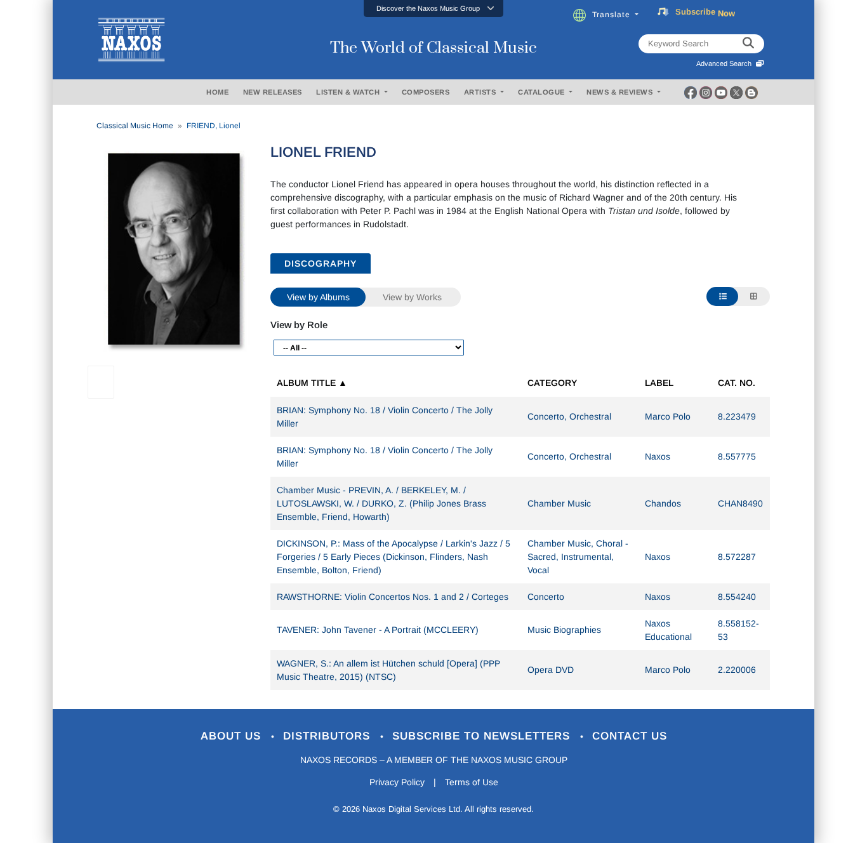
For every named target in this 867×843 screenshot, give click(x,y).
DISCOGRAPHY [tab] (320, 263)
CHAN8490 (740, 503)
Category (552, 383)
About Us (233, 736)
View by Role (299, 324)
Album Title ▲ (312, 383)
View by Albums (318, 297)
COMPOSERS (426, 92)
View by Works (412, 297)
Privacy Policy (397, 782)
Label (659, 383)
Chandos (663, 503)
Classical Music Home (134, 125)
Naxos (657, 456)
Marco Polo (668, 416)
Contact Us (629, 736)
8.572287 (737, 557)
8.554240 (737, 597)
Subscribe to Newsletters (483, 736)
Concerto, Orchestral (569, 416)
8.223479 (737, 416)
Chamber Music (559, 503)
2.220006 (737, 670)
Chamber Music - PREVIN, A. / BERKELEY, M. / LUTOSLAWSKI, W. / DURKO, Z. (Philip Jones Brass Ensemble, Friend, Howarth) (381, 503)
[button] (433, 8)
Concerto (545, 597)
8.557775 (737, 456)
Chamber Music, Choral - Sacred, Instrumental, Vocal (577, 556)
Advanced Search (725, 63)
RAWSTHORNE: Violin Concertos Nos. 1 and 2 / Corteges (392, 597)
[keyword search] (748, 43)
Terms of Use (471, 782)
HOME (217, 92)
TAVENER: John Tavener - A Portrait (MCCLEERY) (378, 630)
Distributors (328, 736)
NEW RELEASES (272, 92)
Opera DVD (550, 670)
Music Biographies (564, 630)
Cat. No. (736, 383)
